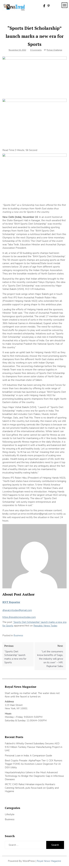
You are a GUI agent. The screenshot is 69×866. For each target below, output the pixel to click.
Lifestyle (9, 814)
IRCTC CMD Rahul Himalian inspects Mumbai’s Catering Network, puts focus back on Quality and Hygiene (32, 788)
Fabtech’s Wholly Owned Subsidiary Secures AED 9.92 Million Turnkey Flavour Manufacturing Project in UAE (33, 747)
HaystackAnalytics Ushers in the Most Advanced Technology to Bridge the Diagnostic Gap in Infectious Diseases (34, 776)
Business (18, 635)
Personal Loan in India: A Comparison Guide (29, 755)
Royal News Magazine (49, 861)
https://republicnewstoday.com (19, 617)
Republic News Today (45, 625)
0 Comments (36, 50)
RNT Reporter (11, 602)
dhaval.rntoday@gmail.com (17, 610)
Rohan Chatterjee (54, 50)
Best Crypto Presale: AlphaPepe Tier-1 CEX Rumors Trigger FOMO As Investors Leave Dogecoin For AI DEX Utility (33, 764)
